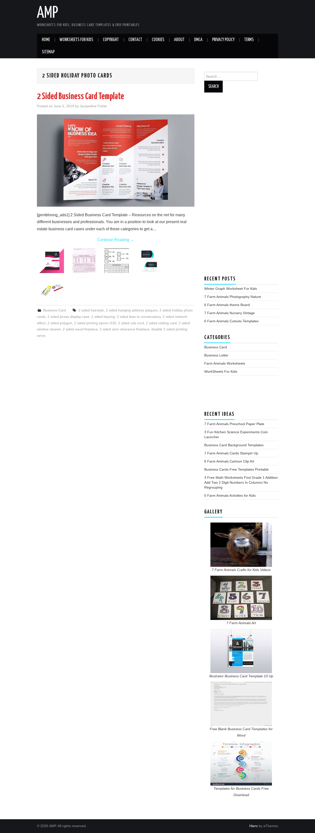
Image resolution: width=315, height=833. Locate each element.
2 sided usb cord (131, 323)
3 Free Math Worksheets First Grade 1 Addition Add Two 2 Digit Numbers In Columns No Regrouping (241, 482)
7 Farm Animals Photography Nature (232, 297)
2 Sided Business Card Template (80, 96)
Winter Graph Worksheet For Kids (230, 289)
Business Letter (216, 355)
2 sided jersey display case (68, 317)
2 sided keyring (103, 317)
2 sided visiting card (161, 323)
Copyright (111, 40)
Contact (135, 40)
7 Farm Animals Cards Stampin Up (231, 453)
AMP (47, 13)
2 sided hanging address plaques (132, 310)
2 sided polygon (59, 323)
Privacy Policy (223, 40)
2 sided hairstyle (91, 310)
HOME (46, 40)
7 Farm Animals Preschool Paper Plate (234, 424)
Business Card (54, 310)
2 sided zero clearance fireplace (124, 329)
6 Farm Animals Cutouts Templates (231, 321)
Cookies (158, 40)
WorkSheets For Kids (76, 40)
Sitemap (48, 52)
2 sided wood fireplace (80, 329)
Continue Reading (115, 240)
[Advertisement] (241, 186)
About (179, 40)
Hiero (253, 826)
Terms (249, 40)
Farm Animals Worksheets (224, 363)
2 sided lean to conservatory (139, 317)
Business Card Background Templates (234, 445)
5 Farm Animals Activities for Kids (230, 495)
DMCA (198, 40)
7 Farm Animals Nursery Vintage (229, 313)
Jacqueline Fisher (93, 106)
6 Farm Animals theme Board (227, 305)
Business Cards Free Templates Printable (236, 469)
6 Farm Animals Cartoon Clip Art (229, 461)
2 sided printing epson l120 (95, 323)
